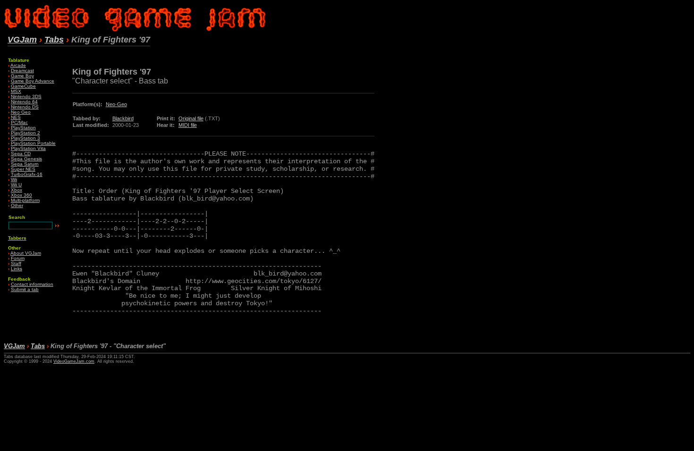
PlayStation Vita (28, 148)
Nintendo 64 (24, 101)
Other (17, 205)
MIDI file (187, 125)
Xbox (16, 189)
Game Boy (22, 75)
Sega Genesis (26, 158)
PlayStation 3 (25, 138)
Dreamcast (22, 70)
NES (16, 117)
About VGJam (25, 253)
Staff (16, 263)
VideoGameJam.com (73, 361)
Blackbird (123, 118)
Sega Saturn (25, 164)
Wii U (16, 184)
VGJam (22, 39)
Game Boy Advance (32, 81)
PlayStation (23, 127)
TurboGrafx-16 (26, 174)
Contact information (32, 284)
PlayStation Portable (33, 143)
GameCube (23, 86)
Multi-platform (25, 200)
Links (16, 268)
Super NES (23, 169)
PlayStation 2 (25, 132)
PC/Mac (19, 122)
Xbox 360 (21, 195)
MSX (16, 91)
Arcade (18, 65)
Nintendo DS (25, 106)
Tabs (54, 39)
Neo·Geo (21, 112)
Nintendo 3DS (26, 96)
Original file (190, 118)
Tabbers (17, 238)
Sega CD (21, 153)
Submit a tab (25, 289)
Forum (18, 258)
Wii (14, 179)
